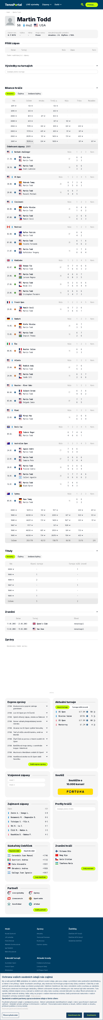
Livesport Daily (42, 966)
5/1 (55, 525)
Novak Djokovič (10, 933)
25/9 (54, 530)
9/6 (54, 131)
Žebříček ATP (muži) (75, 933)
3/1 (55, 121)
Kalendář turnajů (12, 958)
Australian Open (21, 443)
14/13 (29, 510)
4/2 (79, 136)
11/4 (66, 535)
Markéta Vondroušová (12, 944)
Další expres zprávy (38, 764)
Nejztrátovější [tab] (29, 851)
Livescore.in (17, 898)
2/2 (79, 126)
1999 (13, 515)
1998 (13, 520)
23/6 (54, 515)
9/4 (67, 530)
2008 (13, 121)
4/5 (42, 131)
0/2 (67, 126)
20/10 (54, 535)
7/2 (42, 515)
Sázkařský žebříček (75, 941)
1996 (13, 530)
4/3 (29, 121)
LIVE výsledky (32, 4)
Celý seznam (88, 868)
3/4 (42, 126)
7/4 (42, 535)
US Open (17, 177)
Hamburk (17, 319)
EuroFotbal (16, 904)
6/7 (67, 515)
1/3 (42, 510)
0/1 (92, 141)
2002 (13, 136)
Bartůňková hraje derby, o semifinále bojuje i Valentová (27, 747)
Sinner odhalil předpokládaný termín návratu (27, 722)
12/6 (66, 525)
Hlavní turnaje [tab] (62, 707)
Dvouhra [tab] (10, 94)
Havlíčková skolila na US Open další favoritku (27, 758)
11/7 (54, 510)
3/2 (29, 111)
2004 (13, 126)
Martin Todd (17, 12)
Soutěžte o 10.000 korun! (75, 782)
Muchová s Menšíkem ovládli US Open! (28, 752)
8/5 (42, 530)
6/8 (54, 126)
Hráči (8, 12)
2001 (13, 141)
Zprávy (37, 893)
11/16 (29, 126)
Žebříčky (73, 929)
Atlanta (17, 360)
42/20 (28, 515)
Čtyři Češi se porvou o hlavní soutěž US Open (28, 740)
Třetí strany (36, 996)
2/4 (42, 141)
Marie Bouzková (10, 952)
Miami (16, 410)
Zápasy (45, 4)
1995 (13, 535)
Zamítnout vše (74, 1015)
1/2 (29, 106)
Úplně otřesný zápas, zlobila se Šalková (29, 717)
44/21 (28, 520)
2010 (13, 111)
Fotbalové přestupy (43, 963)
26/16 (28, 136)
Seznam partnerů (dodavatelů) (15, 1009)
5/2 (79, 515)
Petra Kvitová (9, 941)
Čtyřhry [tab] (20, 557)
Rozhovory (40, 941)
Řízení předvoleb (10, 1015)
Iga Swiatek (9, 948)
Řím (15, 344)
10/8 (54, 141)
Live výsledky (18, 893)
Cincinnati (18, 202)
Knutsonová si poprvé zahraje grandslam (25, 707)
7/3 (67, 136)
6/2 (54, 116)
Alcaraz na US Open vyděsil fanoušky (28, 728)
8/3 (29, 116)
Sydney (17, 494)
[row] (51, 105)
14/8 (54, 520)
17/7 (29, 525)
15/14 (29, 141)
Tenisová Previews (43, 937)
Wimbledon (18, 260)
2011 (12, 106)
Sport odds (38, 898)
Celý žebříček (40, 877)
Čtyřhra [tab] (21, 94)
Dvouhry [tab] (10, 557)
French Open (19, 302)
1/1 (67, 131)
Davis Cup (18, 427)
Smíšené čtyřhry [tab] (34, 94)
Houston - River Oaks (23, 385)
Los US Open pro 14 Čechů (24, 713)
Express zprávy (42, 944)
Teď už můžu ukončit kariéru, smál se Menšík (28, 733)
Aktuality (40, 933)
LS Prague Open (42, 970)
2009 (13, 116)
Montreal (17, 227)
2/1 (42, 116)
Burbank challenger (22, 152)
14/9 (54, 136)
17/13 (29, 131)
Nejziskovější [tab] (14, 851)
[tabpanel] (51, 320)
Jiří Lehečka (9, 937)
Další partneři (40, 910)
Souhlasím (91, 1015)
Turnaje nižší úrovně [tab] (80, 707)
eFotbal (37, 904)
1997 (13, 525)
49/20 (28, 530)
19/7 (66, 520)
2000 (13, 510)
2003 (13, 131)
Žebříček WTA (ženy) (76, 937)
